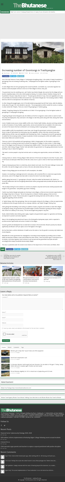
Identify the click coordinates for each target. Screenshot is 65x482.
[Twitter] (5, 425)
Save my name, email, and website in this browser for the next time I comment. (24, 328)
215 (18, 359)
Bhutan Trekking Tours (26, 397)
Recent (9, 347)
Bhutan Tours (16, 397)
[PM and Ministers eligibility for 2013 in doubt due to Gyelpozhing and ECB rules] (5, 373)
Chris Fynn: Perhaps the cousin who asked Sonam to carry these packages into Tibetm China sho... (30, 460)
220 (18, 352)
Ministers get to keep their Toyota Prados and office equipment (26, 350)
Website (4, 323)
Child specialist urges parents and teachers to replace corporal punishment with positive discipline (31, 446)
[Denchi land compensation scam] (5, 360)
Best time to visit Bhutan (39, 397)
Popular (4, 347)
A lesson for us (5, 442)
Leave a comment (35, 73)
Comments (16, 347)
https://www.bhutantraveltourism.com (21, 388)
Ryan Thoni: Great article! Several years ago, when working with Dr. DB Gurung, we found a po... (30, 456)
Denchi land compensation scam (18, 357)
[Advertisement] (32, 26)
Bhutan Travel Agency (7, 397)
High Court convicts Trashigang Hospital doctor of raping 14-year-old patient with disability (33, 12)
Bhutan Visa (49, 397)
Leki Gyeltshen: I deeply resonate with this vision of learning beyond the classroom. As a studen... (30, 465)
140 (18, 373)
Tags (22, 347)
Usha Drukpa (6, 73)
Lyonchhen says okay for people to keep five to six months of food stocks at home (12, 256)
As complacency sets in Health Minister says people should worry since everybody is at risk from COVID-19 (53, 257)
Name (4, 312)
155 (18, 367)
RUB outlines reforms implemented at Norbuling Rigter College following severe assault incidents (30, 437)
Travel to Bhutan (56, 397)
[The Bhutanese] (32, 5)
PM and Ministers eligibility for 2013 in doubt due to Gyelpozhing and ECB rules (31, 371)
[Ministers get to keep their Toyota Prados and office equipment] (5, 353)
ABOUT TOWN (24, 73)
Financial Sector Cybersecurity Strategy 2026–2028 (16, 433)
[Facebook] (2, 425)
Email (4, 317)
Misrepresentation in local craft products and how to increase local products (31, 279)
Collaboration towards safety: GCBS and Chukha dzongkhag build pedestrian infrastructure (11, 279)
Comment (5, 297)
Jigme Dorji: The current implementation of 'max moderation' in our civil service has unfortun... (29, 470)
